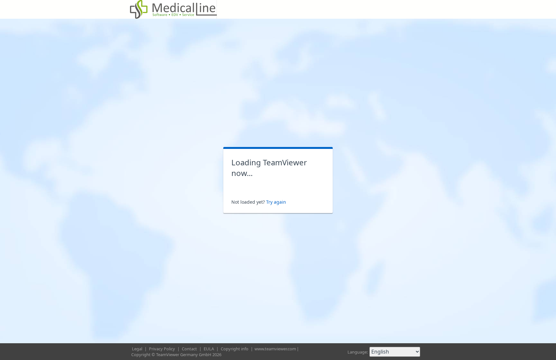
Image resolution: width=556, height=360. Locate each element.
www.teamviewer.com (275, 349)
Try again (276, 202)
